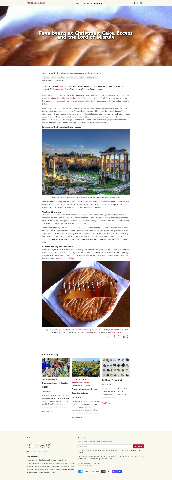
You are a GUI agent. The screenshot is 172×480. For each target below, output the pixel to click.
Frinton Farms (83, 379)
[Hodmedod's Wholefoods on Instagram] (37, 445)
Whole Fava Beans (92, 77)
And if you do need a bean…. (66, 258)
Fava (53, 77)
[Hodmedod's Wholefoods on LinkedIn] (43, 445)
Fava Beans (61, 77)
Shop (77, 3)
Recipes (87, 3)
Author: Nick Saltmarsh (50, 379)
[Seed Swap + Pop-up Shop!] (116, 367)
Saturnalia (122, 202)
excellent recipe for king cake (117, 255)
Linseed (86, 382)
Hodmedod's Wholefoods (92, 463)
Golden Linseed (77, 382)
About (97, 3)
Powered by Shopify (85, 466)
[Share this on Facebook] (118, 336)
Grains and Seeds (72, 77)
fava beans (64, 86)
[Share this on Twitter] (114, 336)
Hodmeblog (53, 73)
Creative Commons (115, 197)
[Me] (134, 3)
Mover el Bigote (93, 332)
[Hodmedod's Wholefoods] (36, 3)
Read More (46, 411)
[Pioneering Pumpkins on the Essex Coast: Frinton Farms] (86, 367)
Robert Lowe (95, 197)
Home (44, 73)
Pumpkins (87, 385)
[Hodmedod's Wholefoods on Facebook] (30, 445)
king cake (60, 228)
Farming (74, 379)
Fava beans (46, 95)
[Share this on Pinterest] (123, 336)
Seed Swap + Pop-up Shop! (112, 380)
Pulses (82, 77)
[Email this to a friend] (127, 336)
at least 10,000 (90, 101)
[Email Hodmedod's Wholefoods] (49, 445)
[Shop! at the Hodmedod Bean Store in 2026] (56, 367)
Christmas (46, 77)
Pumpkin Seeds (77, 385)
